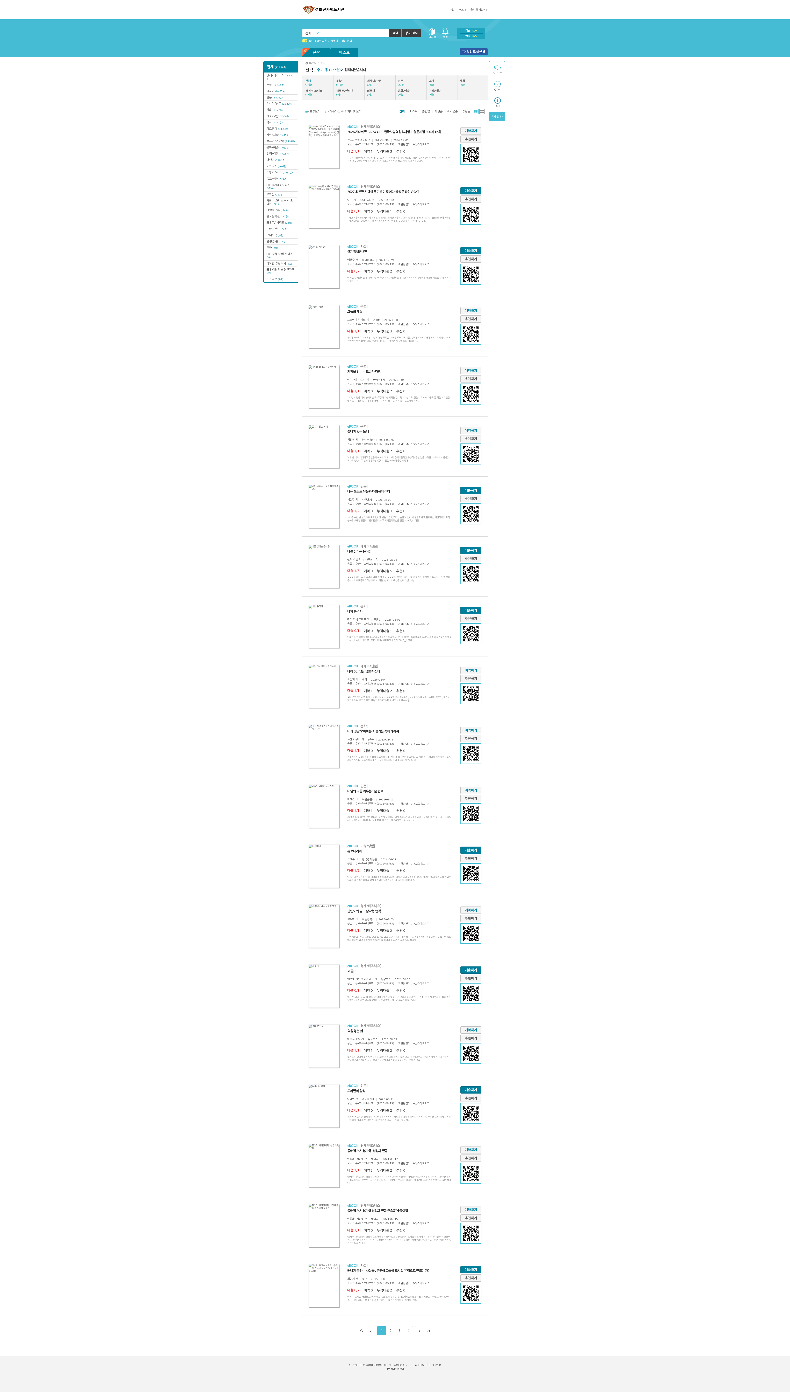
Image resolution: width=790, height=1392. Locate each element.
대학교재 (276, 166)
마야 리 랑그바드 (356, 619)
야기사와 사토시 (356, 379)
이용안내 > (497, 116)
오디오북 (274, 235)
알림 (445, 37)
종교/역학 (276, 178)
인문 (274, 97)
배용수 (351, 260)
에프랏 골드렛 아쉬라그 (360, 979)
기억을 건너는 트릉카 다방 (364, 371)
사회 (274, 109)
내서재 (432, 37)
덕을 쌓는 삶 (355, 1031)
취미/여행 (277, 153)
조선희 (351, 679)
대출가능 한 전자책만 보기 (345, 111)
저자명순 (452, 111)
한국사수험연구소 (357, 140)
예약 (471, 36)
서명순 (438, 111)
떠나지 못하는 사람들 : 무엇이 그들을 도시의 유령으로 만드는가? (388, 1270)
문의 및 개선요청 (479, 9)
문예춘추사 (379, 380)
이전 (370, 1330)
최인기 (351, 1278)
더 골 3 (351, 971)
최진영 (351, 439)
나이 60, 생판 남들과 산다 (363, 671)
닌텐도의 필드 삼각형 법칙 (364, 911)
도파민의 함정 (356, 1091)
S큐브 (371, 739)
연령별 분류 (276, 241)
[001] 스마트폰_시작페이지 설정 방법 (327, 38)
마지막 (428, 1330)
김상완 (351, 919)
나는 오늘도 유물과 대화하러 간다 (368, 491)
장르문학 (277, 128)
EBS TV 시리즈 (279, 222)
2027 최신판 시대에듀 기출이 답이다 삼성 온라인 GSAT (383, 191)
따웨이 (351, 1099)
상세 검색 (411, 33)
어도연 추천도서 (279, 263)
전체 (308, 33)
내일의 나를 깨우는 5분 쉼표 (365, 791)
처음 (361, 1330)
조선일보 (274, 279)
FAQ (497, 106)
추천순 (466, 111)
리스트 (476, 111)
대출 (471, 30)
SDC (349, 200)
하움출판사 (368, 799)
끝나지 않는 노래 (358, 431)
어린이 (275, 159)
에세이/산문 (279, 103)
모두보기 (315, 111)
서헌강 (351, 499)
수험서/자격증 (279, 172)
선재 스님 (352, 559)
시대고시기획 (381, 140)
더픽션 (376, 320)
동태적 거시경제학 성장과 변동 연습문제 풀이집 (377, 1210)
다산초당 (367, 499)
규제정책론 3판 (357, 251)
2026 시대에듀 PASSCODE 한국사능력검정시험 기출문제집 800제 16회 (395, 131)
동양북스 (386, 979)
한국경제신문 (369, 859)
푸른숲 (377, 619)
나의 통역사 (354, 611)
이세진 (351, 799)
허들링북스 (368, 919)
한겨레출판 (368, 440)
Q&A (497, 89)
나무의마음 (371, 559)
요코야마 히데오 (356, 319)
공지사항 (497, 73)
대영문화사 (368, 260)
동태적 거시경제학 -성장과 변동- (368, 1150)
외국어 (275, 91)
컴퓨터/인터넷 (280, 141)
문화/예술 (277, 147)
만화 (272, 247)
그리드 (482, 111)
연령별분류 (277, 210)
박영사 (375, 1159)
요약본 (274, 194)
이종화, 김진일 (355, 1159)
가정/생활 (277, 116)
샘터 (364, 679)
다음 (419, 1330)
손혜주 (351, 859)
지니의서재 (368, 1099)
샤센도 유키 (353, 739)
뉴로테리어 (354, 851)
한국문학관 (277, 216)
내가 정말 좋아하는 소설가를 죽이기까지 (373, 731)
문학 (275, 84)
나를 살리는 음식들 (359, 551)
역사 (274, 122)
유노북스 (373, 1039)
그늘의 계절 (354, 311)
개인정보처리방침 (395, 1369)
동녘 (364, 1279)
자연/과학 (277, 134)
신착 (316, 52)
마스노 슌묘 (353, 1039)
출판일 (426, 111)
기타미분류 (276, 228)
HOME (462, 9)
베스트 (344, 52)
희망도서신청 (476, 51)
